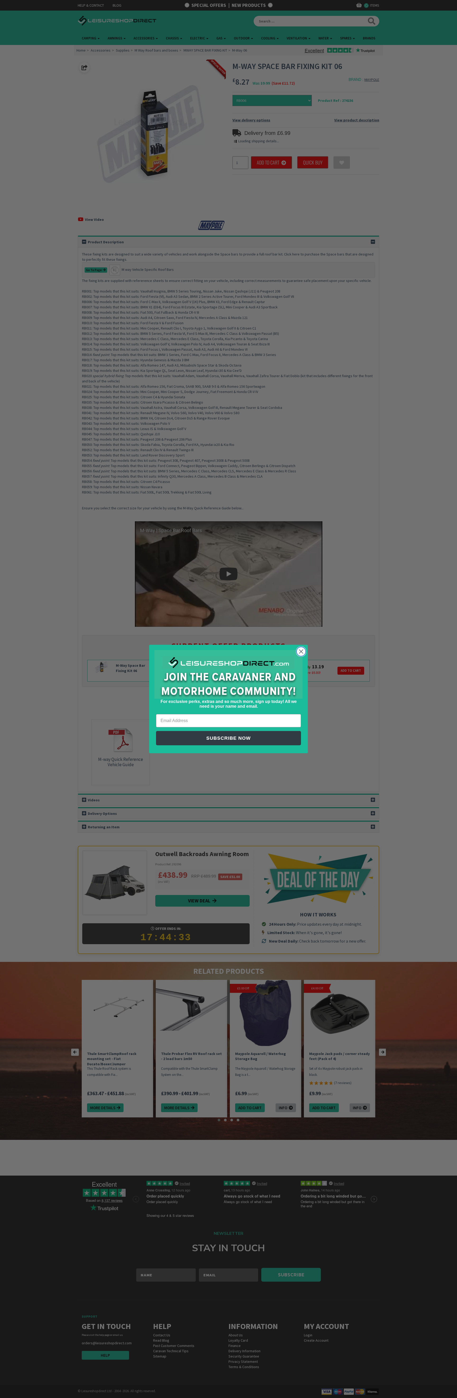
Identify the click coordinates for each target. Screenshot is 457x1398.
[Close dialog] (301, 651)
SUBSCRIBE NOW (228, 738)
